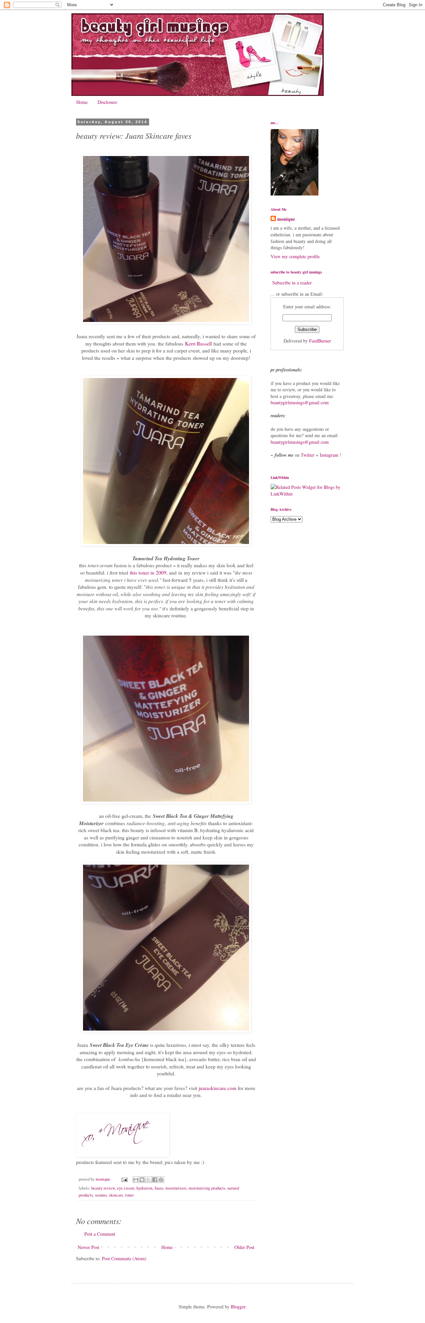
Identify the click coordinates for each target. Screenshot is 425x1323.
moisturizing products (207, 1188)
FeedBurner (320, 341)
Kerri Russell (198, 343)
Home (82, 102)
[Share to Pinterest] (161, 1179)
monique (286, 219)
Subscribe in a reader (292, 282)
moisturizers (176, 1188)
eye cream (125, 1188)
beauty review (103, 1188)
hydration (144, 1188)
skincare (116, 1195)
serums (101, 1195)
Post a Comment (99, 1234)
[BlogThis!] (142, 1179)
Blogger (238, 1306)
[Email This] (135, 1179)
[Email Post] (124, 1179)
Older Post (244, 1247)
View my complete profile (295, 256)
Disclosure (107, 102)
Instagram (329, 455)
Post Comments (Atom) (124, 1258)
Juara (158, 1188)
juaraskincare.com (217, 1088)
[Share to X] (148, 1179)
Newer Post (88, 1247)
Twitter (307, 455)
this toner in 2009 (148, 572)
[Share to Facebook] (154, 1179)
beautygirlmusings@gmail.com (300, 402)
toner (129, 1195)
